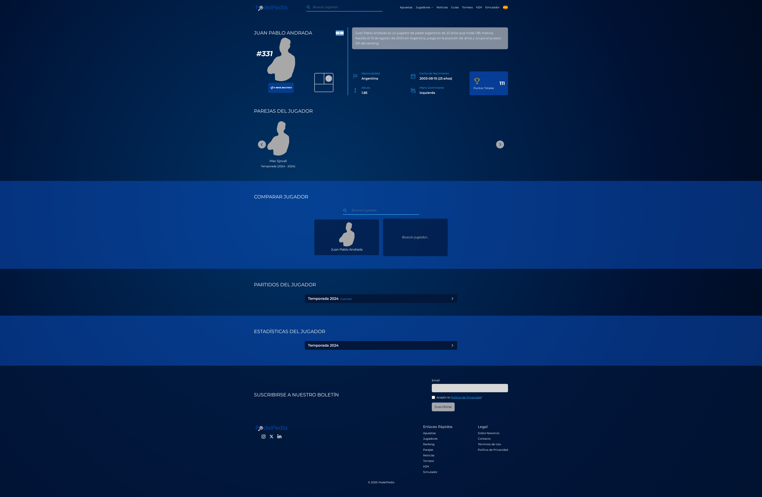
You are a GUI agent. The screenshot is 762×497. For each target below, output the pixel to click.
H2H (479, 7)
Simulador (492, 7)
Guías (455, 7)
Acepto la (459, 397)
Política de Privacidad (466, 397)
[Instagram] (264, 436)
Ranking (429, 444)
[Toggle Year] (452, 298)
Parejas (428, 450)
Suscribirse (443, 407)
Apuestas (406, 7)
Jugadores (430, 438)
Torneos (467, 7)
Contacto (484, 438)
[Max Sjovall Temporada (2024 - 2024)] (278, 138)
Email (436, 380)
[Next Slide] (500, 144)
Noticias (442, 7)
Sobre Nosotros (488, 433)
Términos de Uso (489, 444)
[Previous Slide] (262, 144)
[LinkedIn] (279, 436)
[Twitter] (271, 436)
